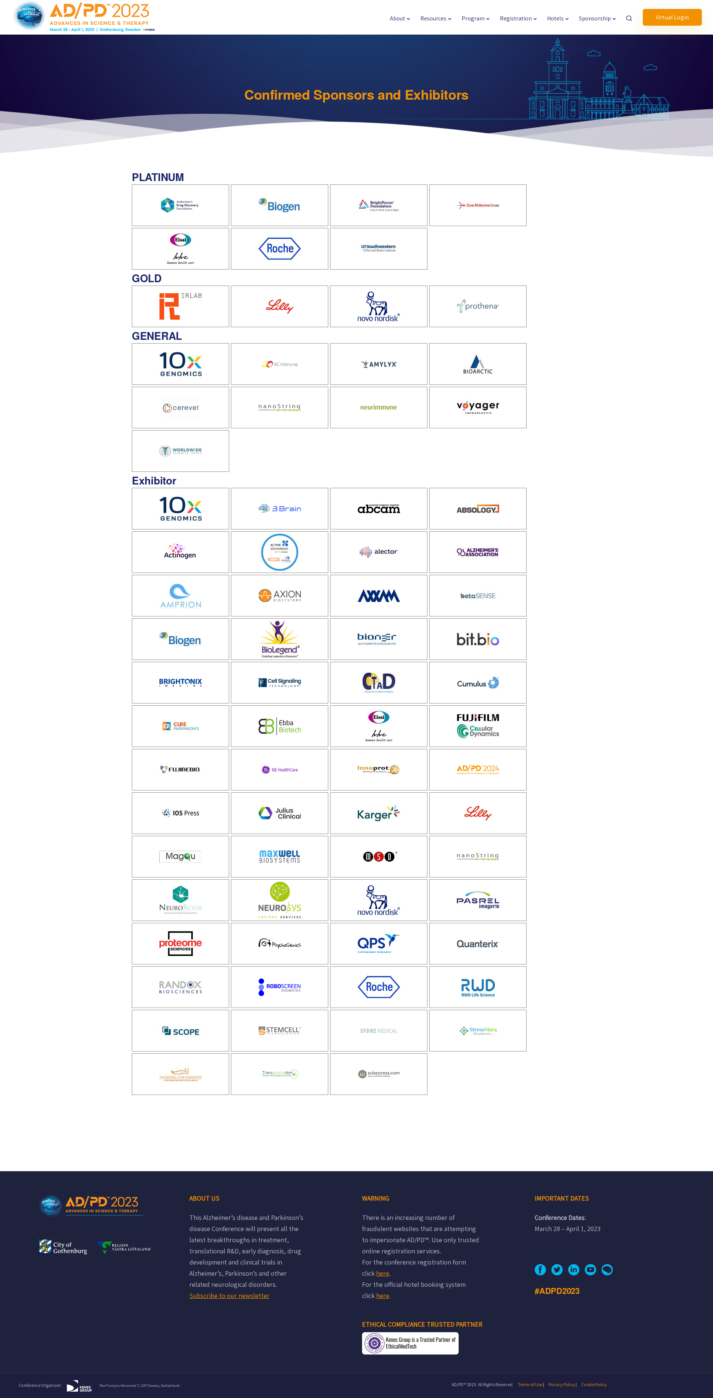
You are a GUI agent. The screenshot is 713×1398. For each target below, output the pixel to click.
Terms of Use (530, 1384)
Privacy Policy (561, 1384)
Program (473, 18)
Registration (516, 18)
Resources (433, 18)
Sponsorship (595, 18)
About (397, 18)
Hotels (555, 18)
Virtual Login (672, 17)
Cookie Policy (594, 1384)
